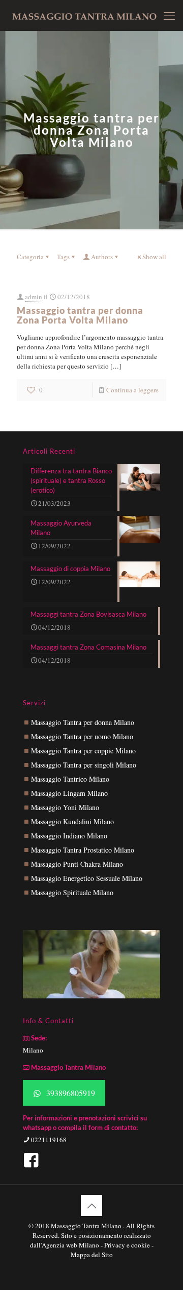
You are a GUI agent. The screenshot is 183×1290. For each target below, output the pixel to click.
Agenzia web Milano (70, 1244)
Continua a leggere (132, 389)
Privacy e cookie (127, 1244)
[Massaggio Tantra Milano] (84, 15)
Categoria (30, 256)
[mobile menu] (169, 15)
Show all (154, 256)
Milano (33, 1050)
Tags (63, 256)
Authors (102, 256)
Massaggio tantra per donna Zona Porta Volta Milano (80, 315)
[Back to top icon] (91, 1205)
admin (33, 296)
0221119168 (48, 1139)
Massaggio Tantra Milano (87, 1225)
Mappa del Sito (92, 1254)
